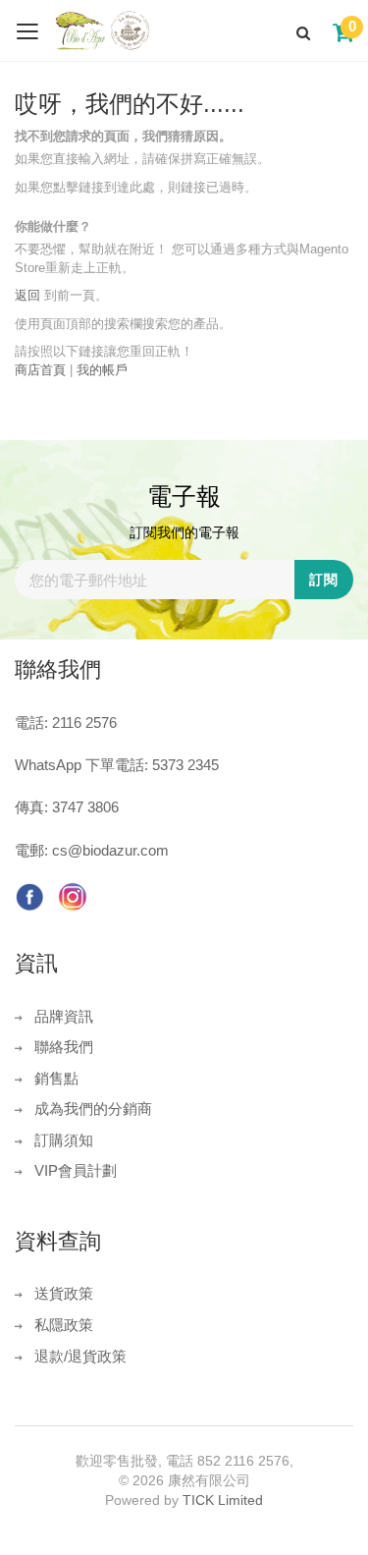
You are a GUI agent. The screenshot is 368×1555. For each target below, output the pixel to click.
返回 (27, 295)
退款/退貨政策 (80, 1356)
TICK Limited (223, 1500)
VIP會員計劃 (75, 1170)
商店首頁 (40, 369)
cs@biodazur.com (110, 850)
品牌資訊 (63, 1016)
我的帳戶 (102, 369)
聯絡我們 (63, 1046)
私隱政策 (63, 1324)
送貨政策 (63, 1293)
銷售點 (56, 1078)
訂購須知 (63, 1140)
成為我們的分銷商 (93, 1108)
